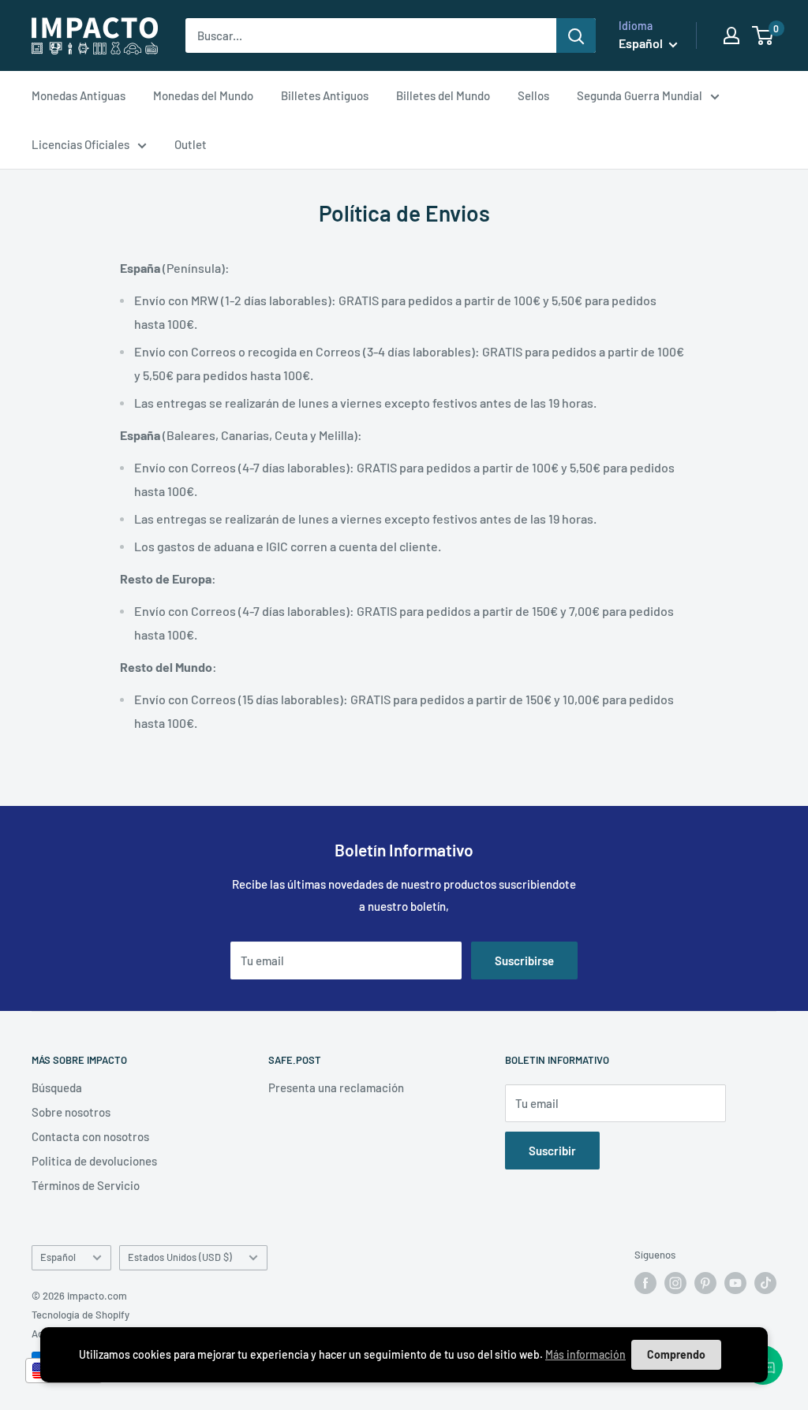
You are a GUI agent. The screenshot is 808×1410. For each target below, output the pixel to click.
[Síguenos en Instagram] (675, 1283)
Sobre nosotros (71, 1112)
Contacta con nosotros (90, 1136)
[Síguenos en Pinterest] (705, 1283)
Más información (585, 1354)
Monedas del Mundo (203, 95)
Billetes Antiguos (324, 95)
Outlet (190, 144)
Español (58, 1257)
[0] (763, 35)
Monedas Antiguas (78, 95)
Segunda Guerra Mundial (639, 95)
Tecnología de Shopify (80, 1314)
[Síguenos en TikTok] (765, 1283)
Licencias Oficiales (80, 144)
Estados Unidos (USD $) (180, 1257)
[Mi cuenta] (731, 35)
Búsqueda (57, 1087)
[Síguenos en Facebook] (645, 1283)
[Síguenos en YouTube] (735, 1283)
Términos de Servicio (86, 1185)
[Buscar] (576, 35)
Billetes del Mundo (443, 95)
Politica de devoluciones (94, 1161)
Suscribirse (524, 960)
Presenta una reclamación (336, 1087)
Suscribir (552, 1150)
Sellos (533, 95)
